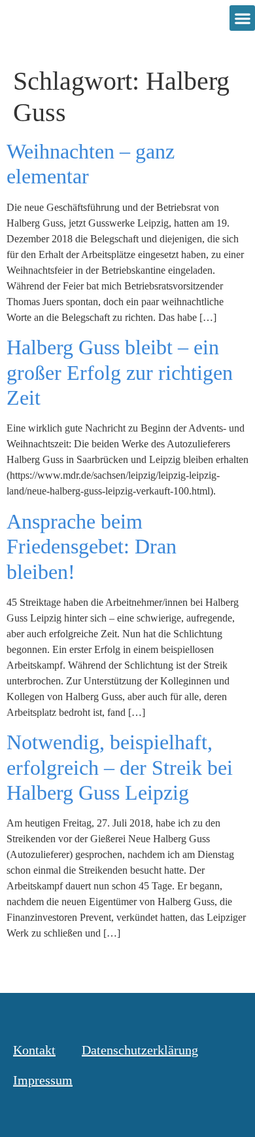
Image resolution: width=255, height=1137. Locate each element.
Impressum (43, 1080)
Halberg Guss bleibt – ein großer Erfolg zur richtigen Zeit (120, 372)
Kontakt (34, 1050)
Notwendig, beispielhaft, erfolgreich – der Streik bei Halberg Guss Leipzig (120, 767)
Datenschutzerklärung (140, 1050)
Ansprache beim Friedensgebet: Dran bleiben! (92, 547)
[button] (242, 18)
